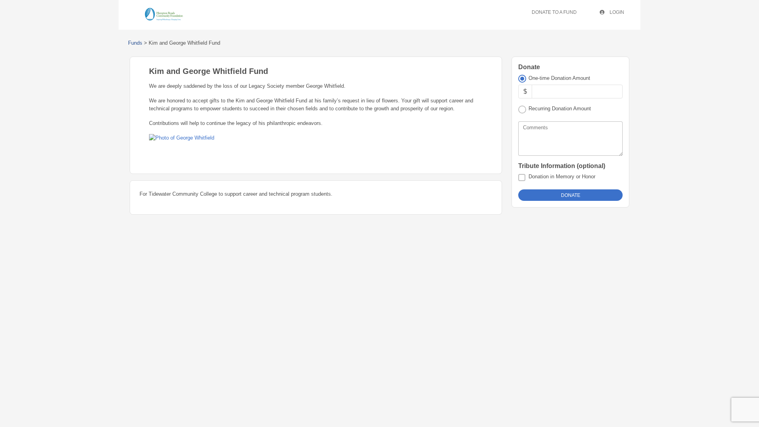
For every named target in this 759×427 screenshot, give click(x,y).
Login (616, 12)
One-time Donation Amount (559, 78)
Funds (135, 43)
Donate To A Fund (554, 12)
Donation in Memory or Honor (562, 176)
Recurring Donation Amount (560, 108)
